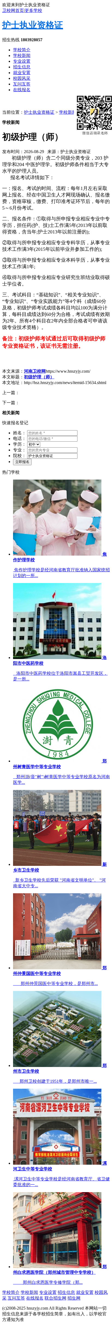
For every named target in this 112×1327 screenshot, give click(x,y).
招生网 (73, 1298)
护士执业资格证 (32, 25)
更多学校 (33, 10)
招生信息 (21, 67)
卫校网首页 (13, 10)
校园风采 (21, 78)
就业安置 (21, 72)
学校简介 (21, 49)
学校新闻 (21, 55)
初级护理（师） (39, 377)
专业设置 (21, 61)
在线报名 (21, 89)
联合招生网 (55, 1298)
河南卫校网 (35, 371)
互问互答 (21, 84)
